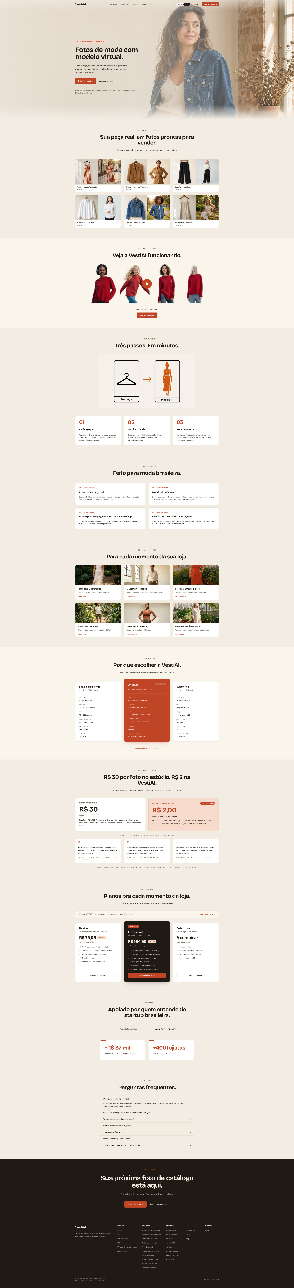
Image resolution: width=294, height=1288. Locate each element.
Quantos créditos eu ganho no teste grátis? (121, 1145)
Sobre (188, 1235)
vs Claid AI (170, 1247)
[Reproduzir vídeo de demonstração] (147, 284)
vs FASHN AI (170, 1243)
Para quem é (190, 1230)
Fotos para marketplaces (151, 1235)
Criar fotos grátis (210, 4)
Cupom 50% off (123, 1251)
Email (207, 1230)
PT (187, 4)
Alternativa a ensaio (149, 1264)
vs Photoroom (171, 1235)
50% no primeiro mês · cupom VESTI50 (93, 42)
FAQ (118, 1243)
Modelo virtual (147, 1247)
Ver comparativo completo (145, 748)
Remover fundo (148, 1255)
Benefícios (125, 4)
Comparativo (171, 1230)
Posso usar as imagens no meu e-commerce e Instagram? (127, 1112)
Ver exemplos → (106, 81)
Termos (206, 1279)
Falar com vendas (196, 975)
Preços (136, 4)
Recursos (113, 4)
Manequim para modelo (150, 1251)
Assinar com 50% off (98, 975)
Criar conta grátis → (207, 914)
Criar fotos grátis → (147, 315)
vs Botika (169, 1239)
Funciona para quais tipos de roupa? (118, 1119)
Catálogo (120, 1230)
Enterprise (170, 1259)
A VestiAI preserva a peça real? (116, 1099)
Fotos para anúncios (150, 1239)
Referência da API (172, 1255)
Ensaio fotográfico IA (150, 1259)
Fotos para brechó (149, 1268)
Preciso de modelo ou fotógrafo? (117, 1126)
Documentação (172, 1251)
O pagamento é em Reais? (114, 1132)
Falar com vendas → (159, 1204)
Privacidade (215, 1279)
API (150, 4)
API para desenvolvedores (127, 1247)
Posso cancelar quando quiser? (116, 1139)
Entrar (196, 4)
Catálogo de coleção (150, 1243)
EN (180, 4)
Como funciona (123, 1239)
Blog (144, 4)
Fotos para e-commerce (151, 1230)
